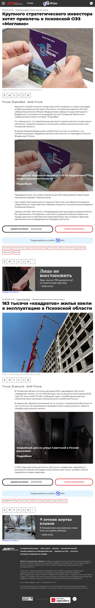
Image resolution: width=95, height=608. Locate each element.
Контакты (74, 551)
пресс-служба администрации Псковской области (22, 89)
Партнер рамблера (41, 599)
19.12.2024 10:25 (7, 10)
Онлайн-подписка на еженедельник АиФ (36, 551)
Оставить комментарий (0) (74, 229)
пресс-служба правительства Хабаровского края (21, 374)
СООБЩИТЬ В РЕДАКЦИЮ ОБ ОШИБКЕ (33, 554)
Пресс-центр (45, 548)
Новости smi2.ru (10, 292)
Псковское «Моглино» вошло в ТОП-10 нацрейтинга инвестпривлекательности (51, 177)
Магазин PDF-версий (69, 548)
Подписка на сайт (61, 551)
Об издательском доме (29, 548)
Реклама (55, 548)
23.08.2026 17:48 (8, 299)
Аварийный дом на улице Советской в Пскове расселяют (48, 449)
